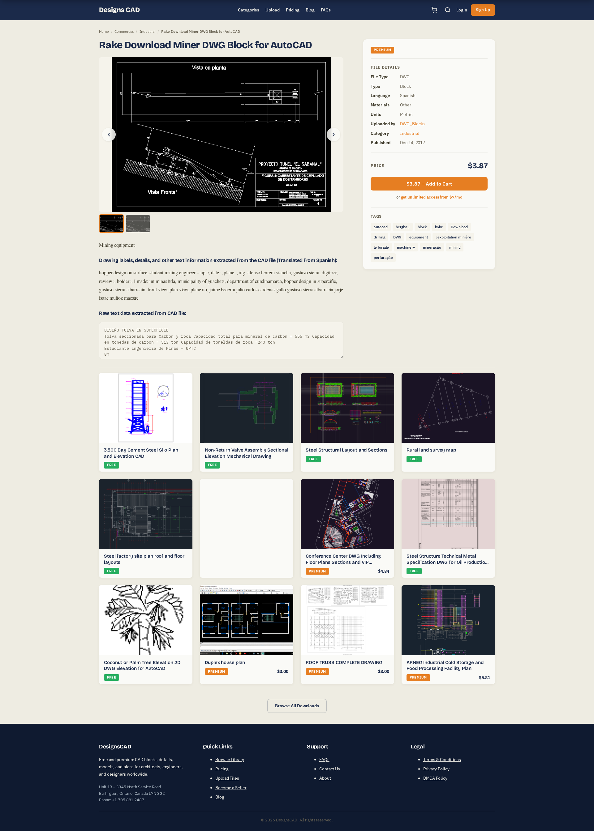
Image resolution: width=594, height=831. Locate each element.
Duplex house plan (225, 662)
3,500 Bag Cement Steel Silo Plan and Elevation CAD (141, 453)
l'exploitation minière (453, 237)
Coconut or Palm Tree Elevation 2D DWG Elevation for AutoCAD (142, 665)
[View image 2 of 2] (138, 223)
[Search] (448, 10)
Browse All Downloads (297, 706)
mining (454, 247)
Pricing (221, 769)
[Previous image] (109, 134)
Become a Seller (231, 787)
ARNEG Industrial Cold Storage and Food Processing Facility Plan (445, 665)
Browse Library (229, 759)
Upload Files (227, 778)
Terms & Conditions (442, 759)
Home (104, 31)
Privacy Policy (436, 769)
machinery (406, 247)
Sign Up (483, 9)
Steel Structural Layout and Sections (346, 450)
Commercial (124, 31)
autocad (380, 227)
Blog (219, 797)
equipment (418, 237)
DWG (397, 237)
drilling (379, 237)
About (325, 778)
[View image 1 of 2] (111, 223)
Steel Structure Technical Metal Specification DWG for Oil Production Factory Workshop (447, 562)
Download (459, 227)
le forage (381, 247)
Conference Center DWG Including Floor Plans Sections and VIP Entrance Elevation (343, 562)
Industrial (147, 31)
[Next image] (333, 134)
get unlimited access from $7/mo (431, 197)
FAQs (324, 759)
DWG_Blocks (412, 123)
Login (461, 10)
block (422, 227)
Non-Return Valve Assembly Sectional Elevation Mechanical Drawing (246, 453)
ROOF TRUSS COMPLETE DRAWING (344, 662)
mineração (432, 247)
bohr (439, 227)
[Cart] (434, 10)
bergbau (403, 227)
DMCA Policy (435, 778)
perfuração (383, 257)
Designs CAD (119, 10)
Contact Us (329, 769)
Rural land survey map (431, 450)
